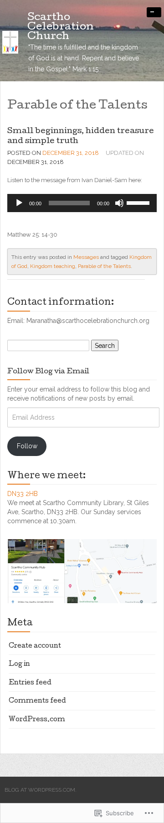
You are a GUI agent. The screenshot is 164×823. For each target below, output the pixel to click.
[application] (82, 203)
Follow (27, 446)
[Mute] (119, 203)
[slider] (139, 202)
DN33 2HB (22, 493)
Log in (19, 664)
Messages (86, 257)
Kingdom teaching (52, 266)
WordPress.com (37, 720)
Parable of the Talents (104, 266)
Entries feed (30, 683)
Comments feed (37, 701)
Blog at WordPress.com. (41, 790)
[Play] (19, 203)
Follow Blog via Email (48, 372)
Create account (35, 646)
